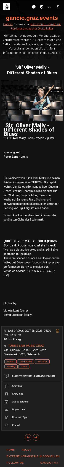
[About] (34, 7)
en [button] (50, 6)
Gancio (8, 24)
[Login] (57, 7)
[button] (33, 456)
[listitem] (32, 375)
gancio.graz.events (32, 18)
